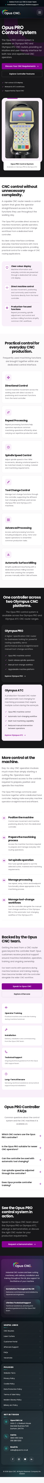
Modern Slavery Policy (12, 1400)
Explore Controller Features (22, 74)
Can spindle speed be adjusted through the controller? (18, 1172)
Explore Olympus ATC (14, 735)
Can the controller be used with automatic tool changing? (18, 1160)
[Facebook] (12, 1459)
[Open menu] (40, 12)
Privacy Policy (9, 1378)
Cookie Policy (9, 1384)
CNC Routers (9, 1331)
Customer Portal (10, 1341)
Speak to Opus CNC (22, 986)
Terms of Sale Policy (12, 1394)
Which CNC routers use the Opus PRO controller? (18, 1136)
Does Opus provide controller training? (17, 1184)
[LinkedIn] (31, 1459)
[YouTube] (25, 1459)
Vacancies (8, 1358)
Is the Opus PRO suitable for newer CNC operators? (19, 1148)
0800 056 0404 (16, 1438)
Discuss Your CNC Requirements (20, 66)
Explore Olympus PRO (14, 676)
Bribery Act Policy (11, 1405)
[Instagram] (18, 1459)
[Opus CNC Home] (22, 1265)
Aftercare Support (11, 1347)
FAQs (6, 1352)
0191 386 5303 (15, 1440)
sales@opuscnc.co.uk (19, 1450)
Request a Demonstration (20, 1244)
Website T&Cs (9, 1373)
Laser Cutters (9, 1336)
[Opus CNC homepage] (11, 12)
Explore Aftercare (22, 994)
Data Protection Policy (13, 1389)
